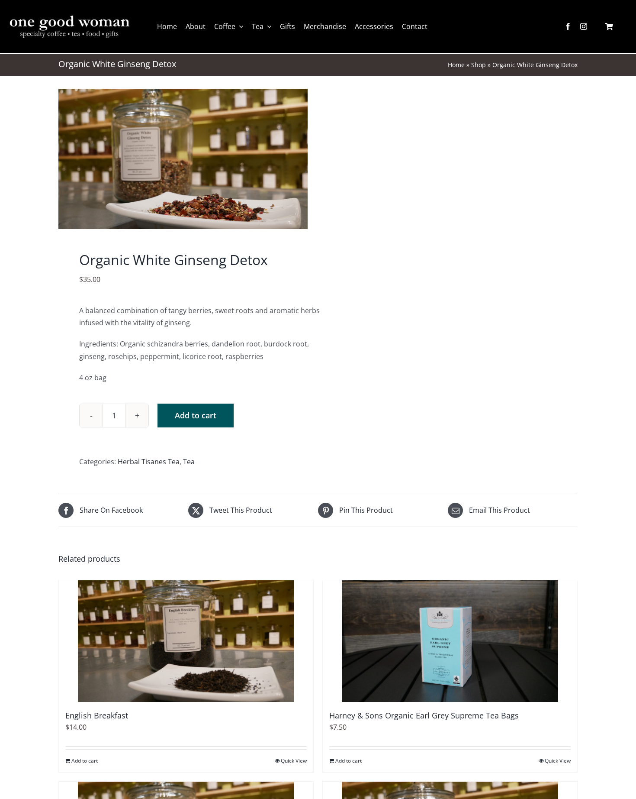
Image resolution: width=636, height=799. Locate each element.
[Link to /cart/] (609, 26)
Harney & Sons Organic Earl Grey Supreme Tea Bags (424, 715)
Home (456, 65)
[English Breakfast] (186, 641)
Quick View (294, 760)
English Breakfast (96, 715)
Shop (478, 65)
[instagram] (583, 26)
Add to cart (195, 415)
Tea (189, 461)
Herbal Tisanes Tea (149, 461)
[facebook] (568, 26)
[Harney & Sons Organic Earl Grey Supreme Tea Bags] (450, 641)
